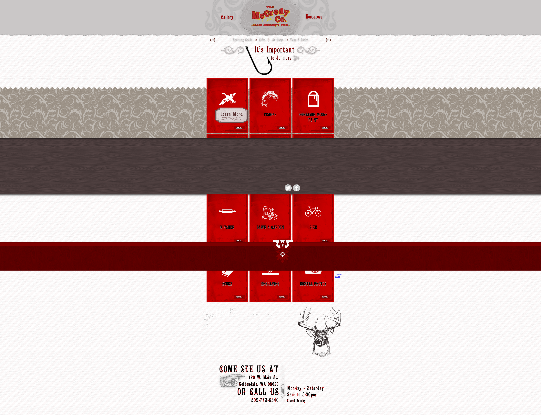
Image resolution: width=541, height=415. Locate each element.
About (297, 389)
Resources (314, 16)
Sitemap (338, 274)
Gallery (227, 17)
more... (239, 127)
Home (297, 384)
